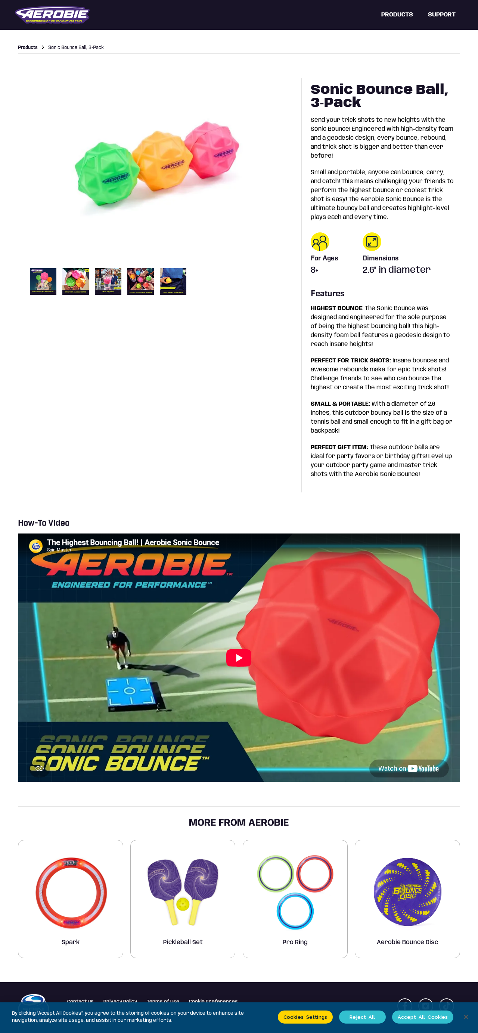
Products (397, 15)
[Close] (466, 1017)
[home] (52, 15)
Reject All (362, 1017)
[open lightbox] (157, 170)
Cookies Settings (305, 1017)
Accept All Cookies (423, 1017)
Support (442, 15)
